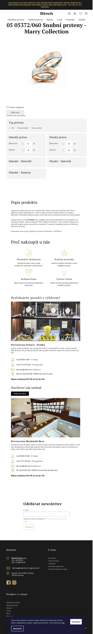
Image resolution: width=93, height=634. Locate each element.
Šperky (9, 608)
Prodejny (9, 616)
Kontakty (52, 558)
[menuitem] (16, 20)
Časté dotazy (53, 561)
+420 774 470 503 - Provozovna (29, 364)
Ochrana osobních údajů (57, 569)
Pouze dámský (23, 128)
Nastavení (17, 628)
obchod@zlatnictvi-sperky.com (26, 568)
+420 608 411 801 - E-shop (27, 359)
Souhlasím (76, 622)
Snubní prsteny (12, 605)
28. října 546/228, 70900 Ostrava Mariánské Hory (37, 470)
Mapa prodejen (20, 393)
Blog (8, 613)
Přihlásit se (29, 527)
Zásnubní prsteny (13, 602)
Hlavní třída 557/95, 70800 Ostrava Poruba (34, 374)
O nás (8, 611)
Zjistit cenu (15, 112)
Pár (13, 128)
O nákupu (52, 563)
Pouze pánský (37, 128)
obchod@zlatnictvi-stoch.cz (28, 369)
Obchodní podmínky (56, 566)
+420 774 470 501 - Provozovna (29, 461)
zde (63, 623)
